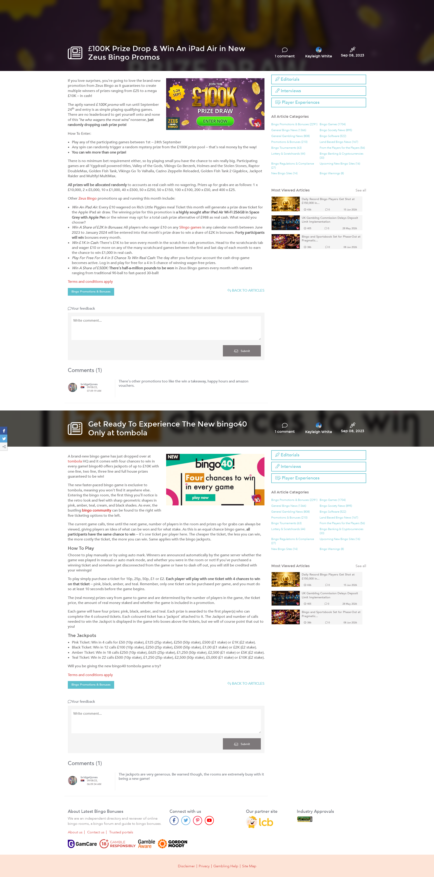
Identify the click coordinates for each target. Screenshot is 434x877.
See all (361, 190)
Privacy (204, 866)
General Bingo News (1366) (288, 130)
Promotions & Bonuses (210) (289, 142)
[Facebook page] (174, 820)
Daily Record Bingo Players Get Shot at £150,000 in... (328, 201)
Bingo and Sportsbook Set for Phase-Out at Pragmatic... (331, 239)
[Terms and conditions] (117, 843)
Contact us (95, 832)
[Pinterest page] (197, 820)
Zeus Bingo (87, 198)
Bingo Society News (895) (336, 130)
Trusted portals (121, 832)
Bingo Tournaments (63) (286, 148)
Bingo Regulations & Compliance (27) (292, 166)
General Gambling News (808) (290, 136)
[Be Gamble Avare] (147, 843)
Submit (245, 351)
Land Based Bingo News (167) (339, 142)
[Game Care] (82, 843)
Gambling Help (225, 866)
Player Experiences (300, 102)
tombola (75, 461)
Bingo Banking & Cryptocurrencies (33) (341, 156)
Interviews (290, 91)
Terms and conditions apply (90, 281)
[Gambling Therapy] (172, 843)
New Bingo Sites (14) (284, 173)
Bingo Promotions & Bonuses (91, 292)
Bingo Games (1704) (333, 124)
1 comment (285, 56)
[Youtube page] (209, 820)
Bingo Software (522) (333, 136)
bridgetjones (89, 384)
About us (75, 832)
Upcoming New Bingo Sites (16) (340, 164)
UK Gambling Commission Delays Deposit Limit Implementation (330, 220)
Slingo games (190, 227)
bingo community (96, 510)
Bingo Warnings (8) (332, 173)
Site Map (249, 866)
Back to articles (247, 290)
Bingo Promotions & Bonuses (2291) (294, 124)
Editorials (289, 79)
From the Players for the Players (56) (342, 148)
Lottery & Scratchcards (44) (288, 154)
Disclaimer (186, 866)
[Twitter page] (185, 820)
